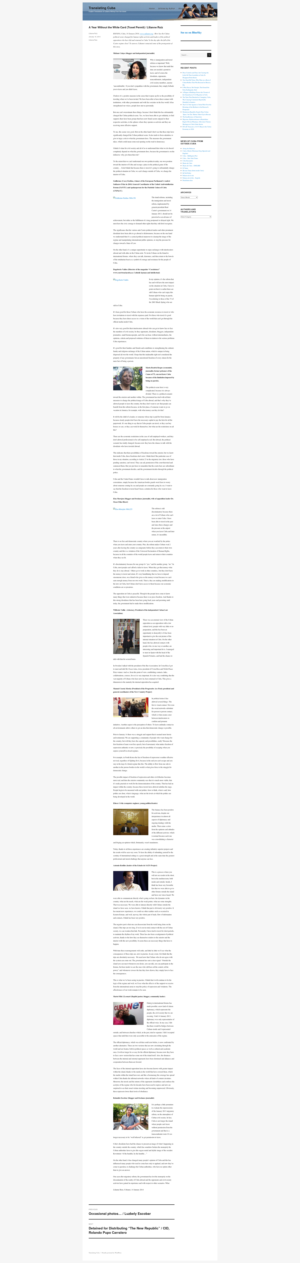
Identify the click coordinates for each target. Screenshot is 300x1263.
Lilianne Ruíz (93, 33)
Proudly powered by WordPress (111, 1253)
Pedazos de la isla (188, 175)
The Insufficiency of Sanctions (192, 117)
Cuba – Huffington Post (190, 156)
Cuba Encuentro (188, 161)
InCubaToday (187, 173)
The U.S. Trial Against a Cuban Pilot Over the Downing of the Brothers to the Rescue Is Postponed (197, 107)
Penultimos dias (188, 180)
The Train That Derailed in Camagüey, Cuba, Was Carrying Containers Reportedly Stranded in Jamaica (197, 99)
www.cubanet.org (146, 33)
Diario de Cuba (187, 163)
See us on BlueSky (191, 32)
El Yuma (185, 168)
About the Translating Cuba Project (194, 8)
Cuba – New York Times (190, 158)
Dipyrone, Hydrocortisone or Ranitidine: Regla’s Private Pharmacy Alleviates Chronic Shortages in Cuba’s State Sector (197, 121)
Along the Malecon (189, 148)
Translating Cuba (102, 7)
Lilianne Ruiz (93, 40)
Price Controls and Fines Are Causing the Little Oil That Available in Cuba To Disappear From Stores (196, 75)
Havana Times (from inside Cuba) (193, 170)
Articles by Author (166, 8)
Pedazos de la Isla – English (191, 178)
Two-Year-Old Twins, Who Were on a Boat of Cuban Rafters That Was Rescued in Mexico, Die (197, 82)
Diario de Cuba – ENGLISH (191, 166)
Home (152, 8)
